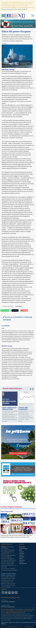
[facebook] (2, 592)
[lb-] (18, 24)
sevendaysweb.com (13, 626)
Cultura (21, 555)
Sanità (21, 558)
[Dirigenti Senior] (14, 16)
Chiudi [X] (24, 9)
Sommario (22, 547)
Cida (20, 550)
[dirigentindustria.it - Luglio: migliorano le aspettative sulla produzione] (10, 399)
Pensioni (21, 553)
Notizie (21, 562)
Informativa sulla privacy (8, 606)
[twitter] (6, 592)
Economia (4, 421)
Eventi (20, 421)
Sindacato (19, 306)
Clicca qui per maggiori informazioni (11, 9)
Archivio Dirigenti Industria (11, 507)
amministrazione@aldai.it (8, 601)
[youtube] (9, 592)
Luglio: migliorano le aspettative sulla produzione (9, 409)
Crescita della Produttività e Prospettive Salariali (25, 409)
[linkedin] (12, 592)
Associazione (23, 563)
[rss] (16, 592)
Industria (21, 557)
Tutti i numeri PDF (6, 511)
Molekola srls (29, 626)
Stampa (25, 310)
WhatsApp (6, 310)
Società (21, 552)
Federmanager (23, 548)
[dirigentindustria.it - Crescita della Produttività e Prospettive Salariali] (26, 399)
